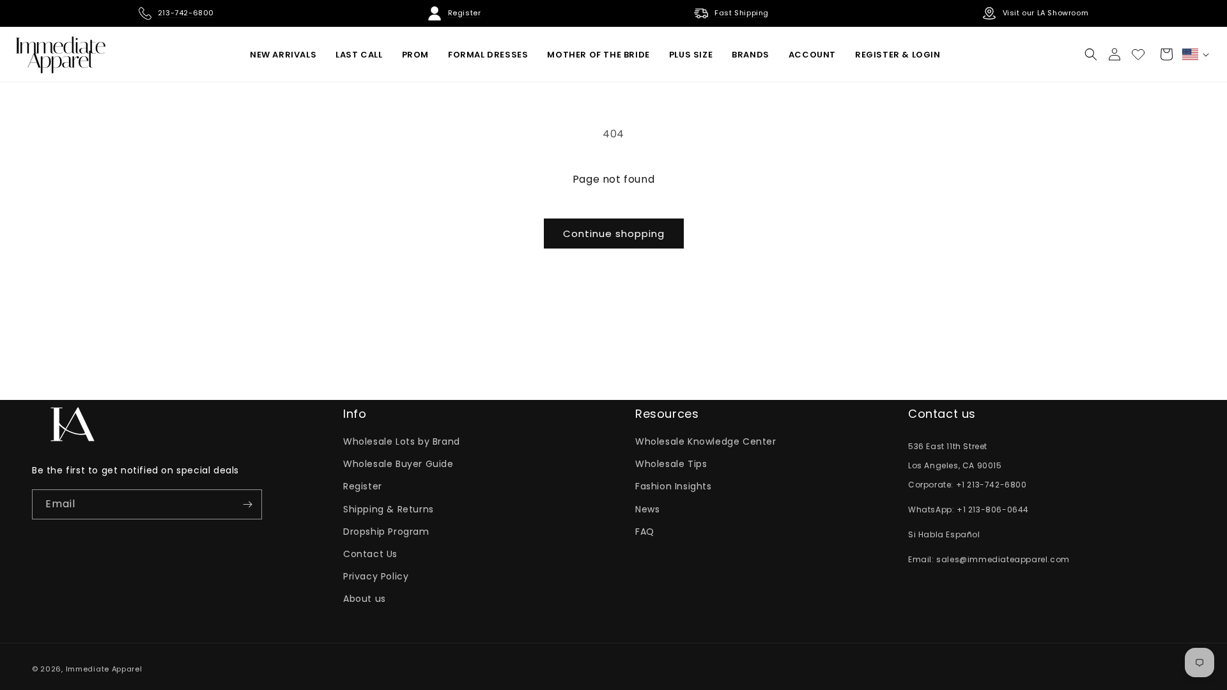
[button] (1091, 54)
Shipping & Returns (388, 509)
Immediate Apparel (104, 669)
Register (362, 486)
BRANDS (750, 55)
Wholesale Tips (671, 463)
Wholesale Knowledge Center (705, 441)
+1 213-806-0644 (993, 509)
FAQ (644, 531)
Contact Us (370, 554)
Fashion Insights (673, 486)
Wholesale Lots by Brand (401, 441)
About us (364, 598)
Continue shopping (614, 233)
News (647, 509)
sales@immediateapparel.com (1003, 559)
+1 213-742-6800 (991, 484)
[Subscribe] (247, 504)
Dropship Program (386, 531)
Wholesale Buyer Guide (398, 463)
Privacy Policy (375, 576)
